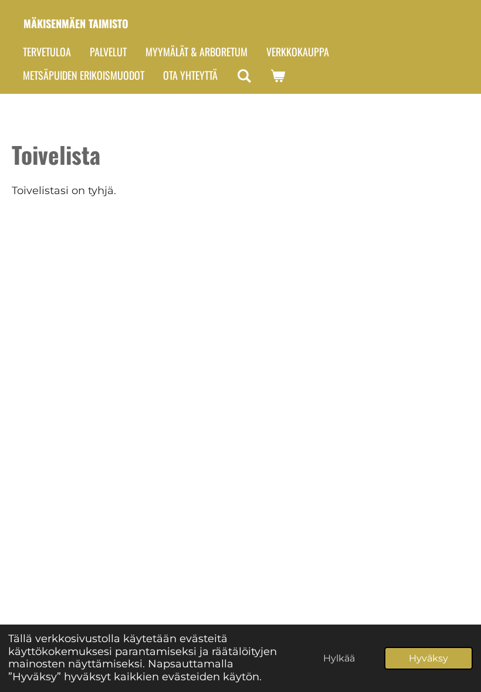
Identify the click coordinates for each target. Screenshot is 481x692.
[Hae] (244, 75)
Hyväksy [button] (428, 658)
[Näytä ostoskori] (277, 75)
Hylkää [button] (339, 658)
